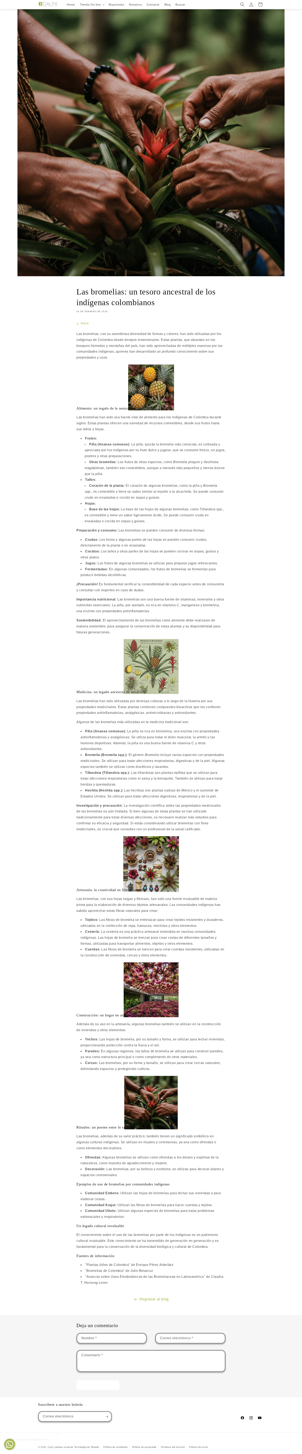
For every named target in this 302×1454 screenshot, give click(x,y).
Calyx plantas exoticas (60, 1447)
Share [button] (85, 323)
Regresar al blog (154, 1299)
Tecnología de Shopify (86, 1447)
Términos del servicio (173, 1447)
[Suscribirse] (106, 1416)
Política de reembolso (115, 1447)
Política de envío (198, 1447)
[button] (91, 4)
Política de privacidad (144, 1447)
